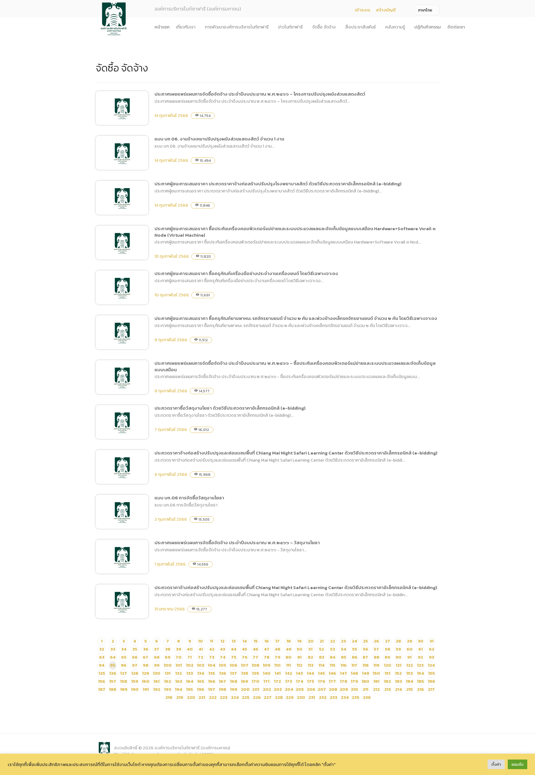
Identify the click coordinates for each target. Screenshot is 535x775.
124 (431, 665)
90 (398, 657)
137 (233, 673)
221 (201, 697)
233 (333, 697)
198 (222, 689)
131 (167, 673)
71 (189, 657)
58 (387, 649)
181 (376, 681)
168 (233, 681)
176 (321, 681)
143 (299, 673)
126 (112, 673)
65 (123, 657)
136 (222, 673)
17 (277, 641)
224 (235, 697)
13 (234, 641)
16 (266, 641)
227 (268, 697)
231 (311, 697)
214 (398, 689)
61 (420, 649)
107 (244, 665)
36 (145, 649)
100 (168, 665)
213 (387, 689)
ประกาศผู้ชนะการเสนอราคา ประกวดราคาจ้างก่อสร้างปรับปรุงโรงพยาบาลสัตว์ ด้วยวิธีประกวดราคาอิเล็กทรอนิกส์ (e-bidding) (278, 183)
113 (310, 665)
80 (288, 657)
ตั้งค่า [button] (496, 764)
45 (244, 649)
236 (367, 697)
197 (211, 689)
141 (278, 673)
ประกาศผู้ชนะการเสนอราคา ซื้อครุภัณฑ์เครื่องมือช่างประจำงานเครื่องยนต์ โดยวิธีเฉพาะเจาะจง (246, 273)
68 (156, 657)
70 (178, 657)
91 (409, 657)
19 (299, 641)
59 (398, 649)
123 (420, 665)
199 (233, 689)
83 (321, 657)
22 (332, 641)
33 (112, 649)
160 (145, 681)
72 (200, 657)
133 (189, 673)
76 (244, 657)
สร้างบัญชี (386, 10)
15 (256, 641)
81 (299, 657)
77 (255, 657)
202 (267, 689)
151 (387, 673)
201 (255, 689)
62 (431, 649)
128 (134, 673)
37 (156, 649)
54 (343, 649)
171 (266, 681)
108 (255, 665)
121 (398, 665)
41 (200, 649)
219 (179, 697)
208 (333, 689)
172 (277, 681)
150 (376, 673)
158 (123, 681)
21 (322, 641)
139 (255, 673)
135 (211, 673)
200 (245, 689)
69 (167, 657)
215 (409, 689)
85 (343, 657)
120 (387, 665)
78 (266, 657)
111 (288, 665)
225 (245, 697)
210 (354, 689)
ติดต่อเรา (456, 27)
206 (311, 689)
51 (310, 649)
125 (101, 673)
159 (134, 681)
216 (420, 689)
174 (299, 681)
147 (343, 673)
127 (123, 673)
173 (288, 681)
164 (189, 681)
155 (431, 673)
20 (310, 641)
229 (290, 697)
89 (387, 657)
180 (365, 681)
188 (112, 689)
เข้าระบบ (362, 10)
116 (343, 665)
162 (167, 681)
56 (365, 649)
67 (145, 657)
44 (233, 649)
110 (277, 665)
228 (279, 697)
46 (255, 649)
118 (365, 665)
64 (112, 657)
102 (189, 665)
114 (321, 665)
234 (345, 697)
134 (200, 673)
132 (178, 673)
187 (101, 689)
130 (156, 673)
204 (289, 689)
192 (156, 689)
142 (288, 673)
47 (266, 649)
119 (376, 665)
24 (354, 641)
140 (266, 673)
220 (191, 697)
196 (200, 689)
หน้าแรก (162, 27)
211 (365, 689)
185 (420, 681)
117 (354, 665)
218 (168, 697)
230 (301, 697)
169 (244, 681)
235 (355, 697)
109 (266, 665)
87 (365, 657)
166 (211, 681)
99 (156, 665)
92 (420, 657)
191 (146, 689)
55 (354, 649)
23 (343, 641)
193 (167, 689)
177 (332, 681)
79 (277, 657)
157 (112, 681)
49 (288, 649)
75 (233, 657)
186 (431, 681)
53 (332, 649)
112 (299, 665)
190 (134, 689)
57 (376, 649)
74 (222, 657)
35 (134, 649)
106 (233, 665)
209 (344, 689)
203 (278, 689)
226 (257, 697)
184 (409, 681)
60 (409, 649)
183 (398, 681)
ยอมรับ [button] (517, 764)
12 (222, 641)
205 (300, 689)
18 (288, 641)
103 (200, 665)
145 (321, 673)
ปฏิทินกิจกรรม (427, 27)
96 (123, 665)
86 (354, 657)
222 (212, 697)
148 (354, 673)
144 (310, 673)
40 (190, 649)
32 (101, 649)
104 (211, 665)
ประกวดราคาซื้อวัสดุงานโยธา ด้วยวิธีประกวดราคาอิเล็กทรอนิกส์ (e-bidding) (230, 407)
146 (332, 673)
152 (398, 673)
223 (223, 697)
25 (365, 641)
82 (310, 657)
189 (123, 689)
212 (376, 689)
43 (222, 649)
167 (222, 681)
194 (178, 689)
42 (211, 649)
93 (431, 657)
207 (322, 689)
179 (354, 681)
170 (255, 681)
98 (145, 665)
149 (365, 673)
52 (321, 649)
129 (145, 673)
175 (310, 681)
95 (112, 665)
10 (200, 641)
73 (211, 657)
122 (409, 665)
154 (420, 673)
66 (134, 657)
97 (134, 665)
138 (244, 673)
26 (376, 641)
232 (322, 697)
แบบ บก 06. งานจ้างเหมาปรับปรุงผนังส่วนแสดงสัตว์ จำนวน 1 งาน (219, 138)
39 (178, 649)
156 (101, 681)
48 (277, 649)
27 (387, 641)
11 (211, 641)
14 (244, 641)
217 (431, 689)
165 (200, 681)
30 (420, 641)
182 (387, 681)
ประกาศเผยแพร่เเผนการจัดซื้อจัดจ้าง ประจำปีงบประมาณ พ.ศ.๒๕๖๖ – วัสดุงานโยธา (237, 542)
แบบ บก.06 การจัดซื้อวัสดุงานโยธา (189, 497)
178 (343, 681)
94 (101, 665)
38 (167, 649)
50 (299, 649)
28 (398, 641)
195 (189, 689)
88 (376, 657)
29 (409, 641)
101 (179, 665)
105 (222, 665)
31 (431, 641)
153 (409, 673)
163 (178, 681)
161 (156, 681)
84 (332, 657)
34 (123, 649)
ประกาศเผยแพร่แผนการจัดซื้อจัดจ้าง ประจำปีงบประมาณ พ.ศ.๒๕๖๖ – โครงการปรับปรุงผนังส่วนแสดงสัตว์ (259, 93)
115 (332, 665)
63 (101, 657)
